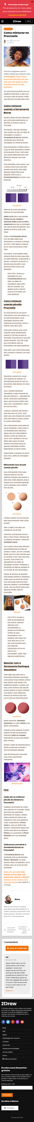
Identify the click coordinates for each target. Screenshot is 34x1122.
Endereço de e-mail (8, 1084)
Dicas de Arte (8, 29)
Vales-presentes (10, 1059)
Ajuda (5, 1035)
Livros (5, 1055)
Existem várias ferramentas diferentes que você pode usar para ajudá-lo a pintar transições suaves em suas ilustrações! (16, 82)
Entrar (29, 21)
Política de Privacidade (11, 1049)
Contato (6, 1042)
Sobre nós (6, 1045)
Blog (4, 1028)
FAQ (4, 1031)
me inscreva (7, 1095)
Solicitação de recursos (11, 1038)
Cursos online (7, 1052)
